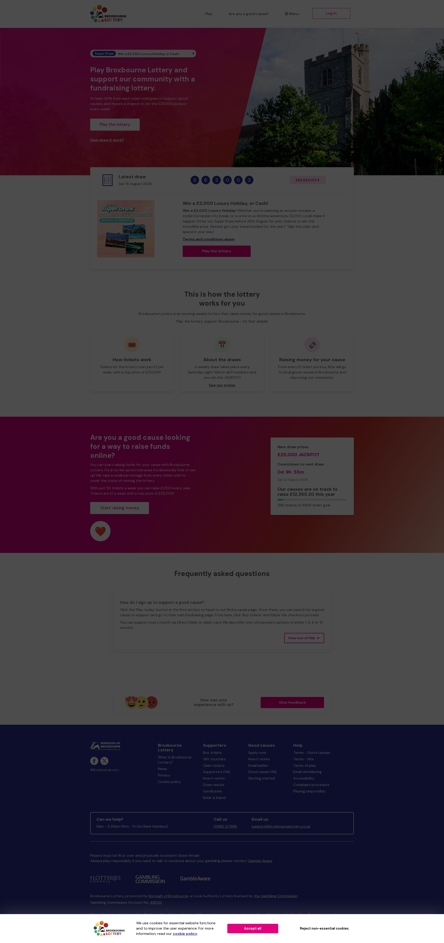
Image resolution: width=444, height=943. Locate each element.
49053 (156, 902)
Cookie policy (169, 781)
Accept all (252, 928)
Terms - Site (303, 759)
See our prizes (222, 385)
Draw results (213, 784)
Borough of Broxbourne (168, 896)
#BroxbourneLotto (104, 770)
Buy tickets (212, 752)
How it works (214, 778)
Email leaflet (258, 765)
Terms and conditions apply (209, 239)
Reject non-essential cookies (324, 928)
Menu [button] (294, 13)
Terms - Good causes (311, 752)
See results (308, 180)
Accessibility (303, 778)
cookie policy (185, 933)
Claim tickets (214, 765)
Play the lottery (115, 124)
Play (209, 13)
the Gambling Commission (276, 896)
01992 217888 (225, 826)
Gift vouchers (214, 759)
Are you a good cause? (249, 13)
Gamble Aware (260, 860)
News (162, 768)
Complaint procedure (311, 784)
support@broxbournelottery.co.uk (281, 826)
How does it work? (107, 140)
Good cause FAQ (262, 771)
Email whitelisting (307, 771)
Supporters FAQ (216, 771)
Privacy (164, 775)
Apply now (257, 752)
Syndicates (212, 791)
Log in (331, 13)
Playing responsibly (309, 791)
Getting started (261, 778)
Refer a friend (214, 797)
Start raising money (119, 508)
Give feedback (292, 702)
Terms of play (304, 765)
